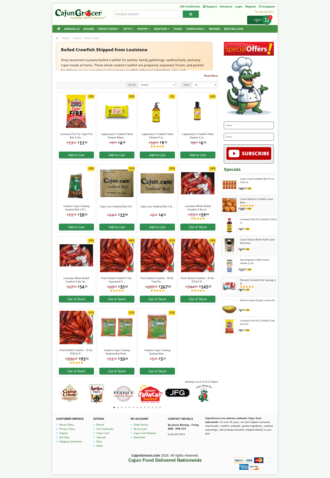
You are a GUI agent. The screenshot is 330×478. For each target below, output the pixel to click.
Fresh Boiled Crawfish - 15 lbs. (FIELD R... (76, 352)
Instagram (268, 6)
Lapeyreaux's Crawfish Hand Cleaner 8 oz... (157, 136)
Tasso (177, 28)
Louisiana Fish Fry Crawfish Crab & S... (258, 221)
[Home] (58, 29)
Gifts (127, 28)
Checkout (226, 6)
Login (239, 6)
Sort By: (132, 85)
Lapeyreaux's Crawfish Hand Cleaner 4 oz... (198, 136)
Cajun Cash (102, 433)
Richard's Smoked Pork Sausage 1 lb (258, 282)
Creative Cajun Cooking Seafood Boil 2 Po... (76, 208)
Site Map (63, 437)
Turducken (195, 28)
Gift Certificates (190, 6)
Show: (187, 85)
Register (250, 6)
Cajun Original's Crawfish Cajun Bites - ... (256, 201)
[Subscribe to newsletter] (249, 153)
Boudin (88, 28)
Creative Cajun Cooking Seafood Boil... (157, 352)
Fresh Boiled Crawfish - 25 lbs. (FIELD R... (198, 280)
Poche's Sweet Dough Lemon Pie (257, 300)
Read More (211, 75)
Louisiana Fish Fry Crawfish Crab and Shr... (257, 322)
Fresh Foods (108, 28)
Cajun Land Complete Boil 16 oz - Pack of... (257, 181)
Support (63, 433)
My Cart (266, 20)
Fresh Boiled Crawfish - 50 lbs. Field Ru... (157, 280)
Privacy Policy (66, 429)
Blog (98, 441)
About (99, 445)
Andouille (72, 28)
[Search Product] (191, 14)
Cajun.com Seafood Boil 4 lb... (117, 206)
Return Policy (66, 424)
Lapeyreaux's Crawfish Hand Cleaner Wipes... (117, 136)
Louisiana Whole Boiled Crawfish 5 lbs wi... (198, 208)
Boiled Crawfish (92, 38)
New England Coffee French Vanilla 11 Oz (254, 262)
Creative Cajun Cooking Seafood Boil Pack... (117, 352)
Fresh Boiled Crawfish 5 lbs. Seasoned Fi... (116, 280)
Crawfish (77, 38)
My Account (140, 429)
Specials (101, 437)
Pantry (143, 28)
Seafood (161, 28)
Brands (214, 28)
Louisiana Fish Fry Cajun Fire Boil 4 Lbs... (76, 136)
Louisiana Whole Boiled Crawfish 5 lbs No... (76, 280)
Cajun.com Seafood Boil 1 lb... (157, 206)
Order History (140, 424)
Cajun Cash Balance (144, 433)
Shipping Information (70, 441)
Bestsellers (233, 28)
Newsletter (139, 437)
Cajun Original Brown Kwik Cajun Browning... (257, 241)
